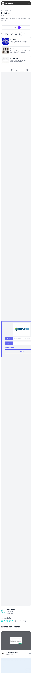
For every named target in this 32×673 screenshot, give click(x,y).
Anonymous (11, 609)
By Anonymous (5, 16)
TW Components (9, 3)
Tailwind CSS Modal (12, 652)
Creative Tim (9, 654)
